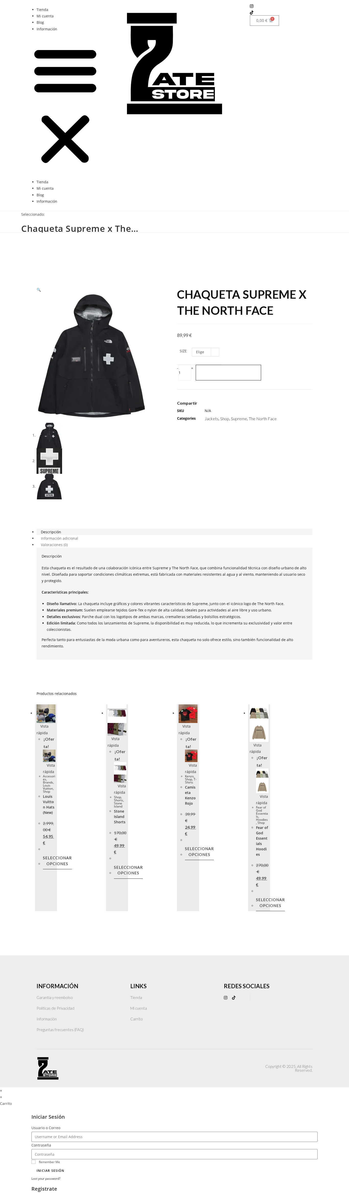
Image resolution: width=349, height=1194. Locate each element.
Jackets (211, 418)
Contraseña (41, 1145)
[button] (65, 105)
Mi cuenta (45, 16)
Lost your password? (45, 1178)
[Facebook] (217, 405)
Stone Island (118, 805)
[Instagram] (284, 6)
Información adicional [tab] (59, 538)
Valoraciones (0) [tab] (54, 544)
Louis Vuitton (48, 787)
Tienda (42, 9)
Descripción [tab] (51, 531)
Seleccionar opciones (57, 860)
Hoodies (262, 819)
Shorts (118, 800)
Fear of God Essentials (262, 812)
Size (183, 350)
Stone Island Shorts (119, 816)
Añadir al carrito (228, 372)
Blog (40, 22)
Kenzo (189, 776)
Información (47, 29)
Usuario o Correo (45, 1127)
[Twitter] (225, 405)
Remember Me (49, 1162)
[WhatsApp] (243, 997)
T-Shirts (190, 781)
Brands (48, 782)
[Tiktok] (284, 12)
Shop (224, 418)
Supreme (239, 418)
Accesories (49, 777)
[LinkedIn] (233, 405)
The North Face (263, 418)
